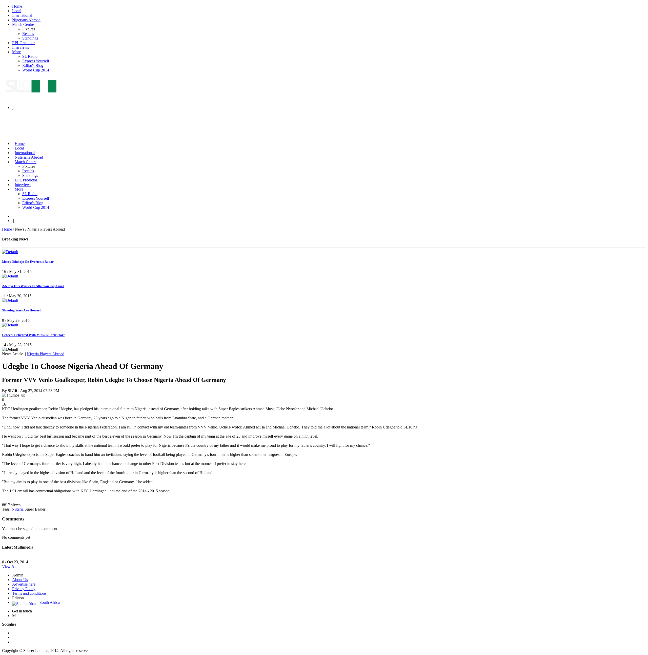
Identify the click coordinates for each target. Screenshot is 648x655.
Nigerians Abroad (26, 20)
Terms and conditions (29, 593)
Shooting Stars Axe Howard (21, 310)
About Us (20, 579)
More (16, 52)
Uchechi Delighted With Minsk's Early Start (33, 335)
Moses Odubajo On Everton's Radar (28, 262)
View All (9, 566)
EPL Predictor (23, 43)
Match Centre (23, 24)
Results (28, 33)
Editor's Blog (32, 65)
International (22, 15)
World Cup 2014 (35, 70)
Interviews (20, 47)
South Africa (49, 602)
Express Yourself (35, 61)
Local (16, 11)
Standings (30, 38)
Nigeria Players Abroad (45, 354)
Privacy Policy (23, 589)
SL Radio (29, 56)
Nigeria (18, 509)
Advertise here (23, 584)
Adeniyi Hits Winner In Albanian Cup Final (33, 286)
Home (17, 6)
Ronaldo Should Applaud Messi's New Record (39, 557)
